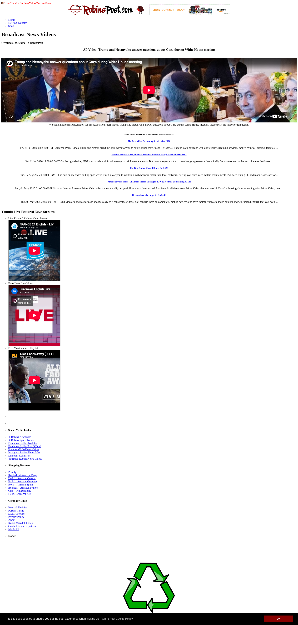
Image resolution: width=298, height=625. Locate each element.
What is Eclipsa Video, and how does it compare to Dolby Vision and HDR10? (149, 154)
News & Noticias (17, 22)
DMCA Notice (16, 513)
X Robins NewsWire (19, 436)
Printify (12, 472)
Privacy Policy (16, 516)
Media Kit (13, 529)
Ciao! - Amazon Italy (19, 490)
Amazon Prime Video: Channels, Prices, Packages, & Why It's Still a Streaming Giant (149, 181)
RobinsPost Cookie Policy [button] (117, 618)
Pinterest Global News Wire (23, 449)
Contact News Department (22, 526)
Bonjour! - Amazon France (23, 487)
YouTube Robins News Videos (25, 458)
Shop (11, 25)
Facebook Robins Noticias (22, 443)
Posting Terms (16, 510)
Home (11, 19)
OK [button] (278, 618)
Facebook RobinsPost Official (24, 446)
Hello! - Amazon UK (19, 493)
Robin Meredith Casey (20, 523)
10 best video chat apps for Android (149, 195)
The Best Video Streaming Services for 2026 (149, 141)
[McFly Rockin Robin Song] (2, 2)
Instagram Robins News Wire (24, 452)
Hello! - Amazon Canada (22, 478)
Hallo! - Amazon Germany (22, 481)
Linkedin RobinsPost (19, 455)
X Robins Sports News (20, 440)
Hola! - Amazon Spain (20, 484)
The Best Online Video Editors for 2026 (149, 168)
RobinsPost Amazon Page (22, 475)
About (11, 519)
